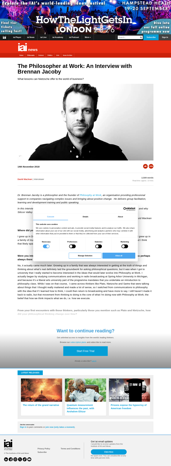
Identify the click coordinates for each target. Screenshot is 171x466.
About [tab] (120, 217)
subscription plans (78, 342)
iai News (30, 37)
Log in (94, 361)
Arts (57, 55)
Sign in (23, 427)
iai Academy (57, 37)
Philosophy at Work (90, 195)
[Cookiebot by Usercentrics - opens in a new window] (125, 209)
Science (41, 55)
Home (21, 55)
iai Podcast (74, 37)
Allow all (118, 256)
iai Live (43, 37)
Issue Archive (67, 55)
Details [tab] (85, 217)
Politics (50, 55)
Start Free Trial (85, 351)
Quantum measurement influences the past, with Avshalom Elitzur (80, 408)
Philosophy (31, 55)
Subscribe (151, 37)
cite (151, 166)
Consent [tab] (50, 217)
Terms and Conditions (70, 449)
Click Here (108, 452)
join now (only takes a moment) (60, 427)
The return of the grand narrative (41, 405)
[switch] (72, 246)
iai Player (17, 37)
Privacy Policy (44, 449)
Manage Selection (85, 256)
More (87, 37)
